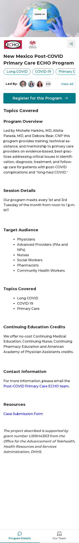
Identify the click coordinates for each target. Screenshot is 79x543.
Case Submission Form (23, 414)
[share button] (71, 44)
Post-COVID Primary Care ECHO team (36, 386)
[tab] (20, 536)
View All (67, 84)
